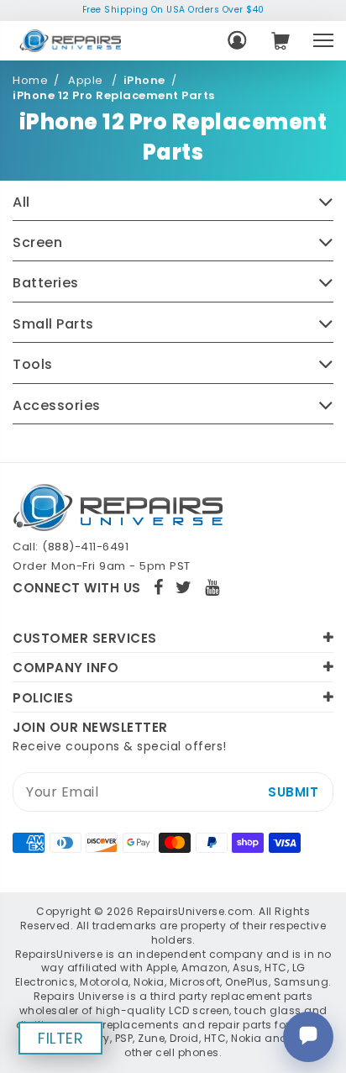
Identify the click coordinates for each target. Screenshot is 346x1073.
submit (293, 792)
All (21, 202)
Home (30, 80)
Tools (33, 364)
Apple (87, 80)
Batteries (46, 283)
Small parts (53, 324)
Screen (37, 243)
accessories (57, 406)
